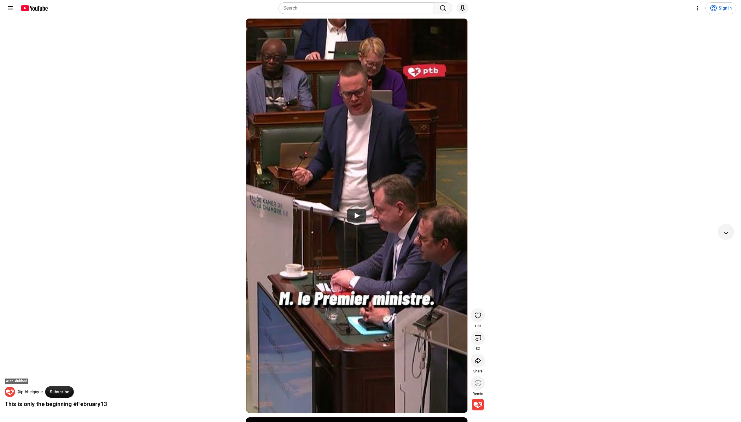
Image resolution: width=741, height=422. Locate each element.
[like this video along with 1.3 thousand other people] (478, 315)
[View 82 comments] (478, 338)
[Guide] (10, 8)
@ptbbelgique (30, 392)
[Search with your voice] (462, 8)
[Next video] (726, 232)
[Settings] (697, 8)
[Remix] (478, 383)
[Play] (356, 216)
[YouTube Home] (34, 8)
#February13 (90, 404)
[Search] (443, 8)
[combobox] (357, 8)
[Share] (478, 361)
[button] (10, 392)
